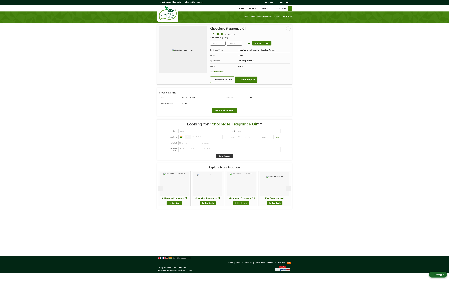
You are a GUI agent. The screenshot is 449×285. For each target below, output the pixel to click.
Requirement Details (173, 149)
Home (241, 8)
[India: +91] (181, 137)
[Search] (290, 8)
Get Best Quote (178, 203)
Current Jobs (260, 263)
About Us (253, 8)
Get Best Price (261, 43)
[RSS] (289, 263)
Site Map (281, 263)
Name (175, 131)
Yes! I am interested (224, 110)
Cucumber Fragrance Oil (178, 198)
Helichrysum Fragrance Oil (211, 198)
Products (266, 8)
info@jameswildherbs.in (170, 2)
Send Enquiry (247, 79)
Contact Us (280, 8)
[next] (288, 188)
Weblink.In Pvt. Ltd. (185, 270)
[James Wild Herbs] (168, 13)
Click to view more (217, 72)
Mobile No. (173, 137)
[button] (194, 2)
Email (233, 131)
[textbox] (234, 43)
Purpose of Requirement (173, 143)
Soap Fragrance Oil (265, 16)
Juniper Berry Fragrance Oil (278, 198)
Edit (248, 43)
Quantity (232, 137)
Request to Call (223, 79)
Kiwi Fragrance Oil (245, 198)
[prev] (160, 188)
